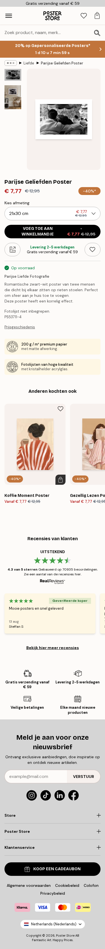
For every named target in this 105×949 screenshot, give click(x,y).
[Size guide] (12, 249)
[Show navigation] (8, 16)
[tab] (83, 16)
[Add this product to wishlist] (93, 249)
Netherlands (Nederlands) (53, 924)
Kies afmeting (16, 202)
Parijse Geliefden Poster (62, 63)
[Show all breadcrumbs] (10, 63)
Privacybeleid (52, 893)
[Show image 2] (12, 97)
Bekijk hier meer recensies (52, 647)
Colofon (91, 885)
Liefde (29, 63)
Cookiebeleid (67, 885)
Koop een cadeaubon (57, 869)
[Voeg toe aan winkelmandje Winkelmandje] (60, 480)
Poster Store (65, 935)
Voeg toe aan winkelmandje (58, 231)
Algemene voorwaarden (29, 885)
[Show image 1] (12, 75)
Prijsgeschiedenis (19, 327)
